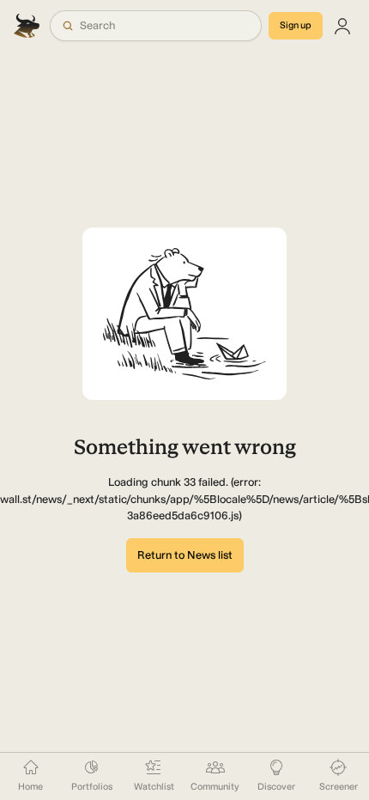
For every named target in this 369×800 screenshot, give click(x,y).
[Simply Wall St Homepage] (28, 25)
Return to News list (185, 554)
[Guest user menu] (342, 26)
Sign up (296, 25)
